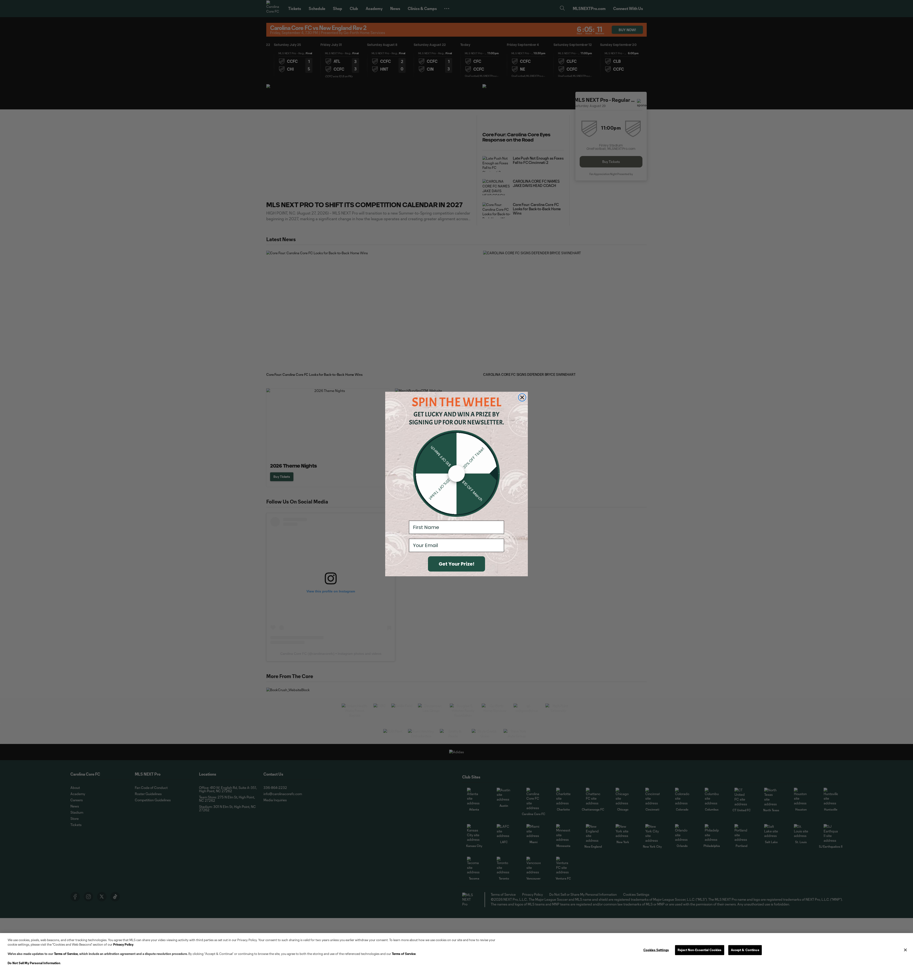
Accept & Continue (745, 950)
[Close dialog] (522, 397)
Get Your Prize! (456, 564)
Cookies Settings (656, 950)
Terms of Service (66, 954)
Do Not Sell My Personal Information (34, 963)
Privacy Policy (123, 944)
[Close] (905, 950)
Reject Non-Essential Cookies (700, 950)
